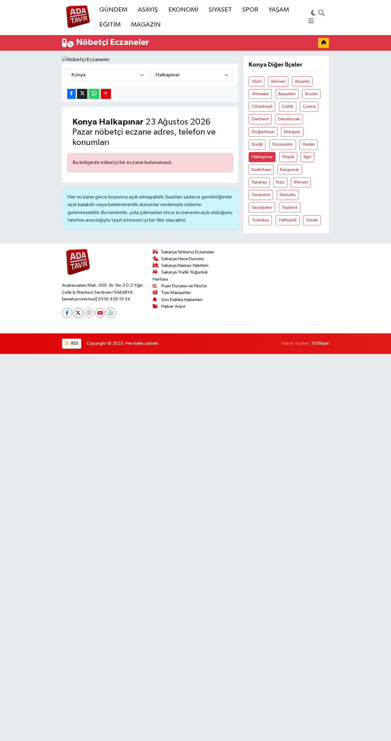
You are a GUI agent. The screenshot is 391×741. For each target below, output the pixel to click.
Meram (301, 182)
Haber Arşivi (173, 306)
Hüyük (288, 156)
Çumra (309, 106)
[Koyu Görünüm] (313, 14)
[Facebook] (67, 313)
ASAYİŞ (148, 9)
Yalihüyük (287, 220)
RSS (74, 343)
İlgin (308, 156)
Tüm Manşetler (176, 292)
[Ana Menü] (311, 21)
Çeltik (287, 106)
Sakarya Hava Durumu (182, 258)
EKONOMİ (183, 9)
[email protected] (79, 299)
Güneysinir (282, 144)
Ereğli (257, 144)
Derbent (260, 119)
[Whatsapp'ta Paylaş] (94, 94)
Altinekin (260, 94)
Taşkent (290, 207)
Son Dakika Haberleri (182, 299)
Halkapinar (262, 156)
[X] (78, 313)
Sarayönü (261, 194)
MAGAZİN (146, 24)
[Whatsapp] (111, 313)
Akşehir (302, 81)
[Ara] (321, 14)
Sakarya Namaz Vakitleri (184, 265)
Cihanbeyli (262, 106)
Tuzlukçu (260, 220)
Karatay (259, 182)
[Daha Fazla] (106, 94)
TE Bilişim (320, 343)
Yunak (312, 220)
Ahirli (256, 81)
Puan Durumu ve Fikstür (184, 286)
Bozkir (311, 94)
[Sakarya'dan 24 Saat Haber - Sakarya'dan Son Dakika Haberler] (78, 17)
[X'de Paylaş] (82, 94)
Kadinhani (261, 169)
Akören (278, 81)
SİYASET (220, 9)
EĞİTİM (110, 24)
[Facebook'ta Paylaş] (71, 94)
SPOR (250, 9)
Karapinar (289, 169)
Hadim (308, 144)
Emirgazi (292, 131)
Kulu (280, 182)
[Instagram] (89, 313)
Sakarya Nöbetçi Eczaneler (187, 252)
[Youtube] (100, 313)
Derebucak (289, 119)
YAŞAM (279, 9)
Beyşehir (287, 94)
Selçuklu (288, 194)
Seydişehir (262, 207)
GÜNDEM (113, 9)
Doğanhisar (263, 131)
